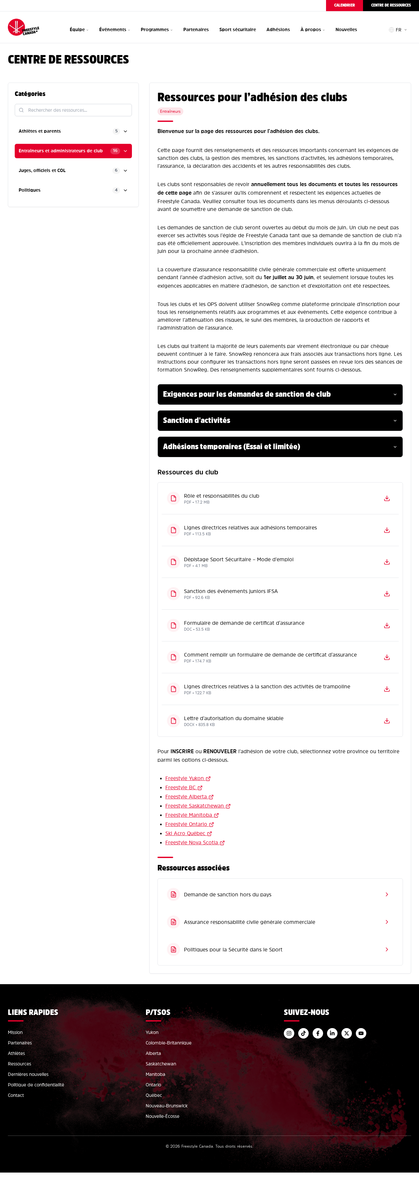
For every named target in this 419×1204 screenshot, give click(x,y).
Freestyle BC (180, 787)
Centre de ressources (391, 5)
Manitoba (155, 1074)
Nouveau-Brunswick (167, 1105)
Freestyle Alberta (186, 796)
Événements (112, 29)
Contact (16, 1095)
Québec (154, 1095)
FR (398, 30)
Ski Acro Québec (185, 833)
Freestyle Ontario (186, 824)
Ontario (153, 1084)
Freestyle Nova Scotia (191, 842)
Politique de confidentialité (36, 1084)
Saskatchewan (161, 1063)
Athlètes (16, 1053)
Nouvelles (346, 29)
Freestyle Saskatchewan (194, 805)
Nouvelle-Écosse (162, 1116)
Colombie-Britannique (168, 1043)
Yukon (152, 1032)
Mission (15, 1032)
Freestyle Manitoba (188, 814)
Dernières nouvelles (28, 1074)
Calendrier (344, 5)
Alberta (153, 1053)
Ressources (19, 1063)
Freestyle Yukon (184, 778)
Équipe (77, 29)
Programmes (155, 29)
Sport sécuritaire (237, 29)
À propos (311, 29)
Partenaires (196, 29)
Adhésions (278, 29)
